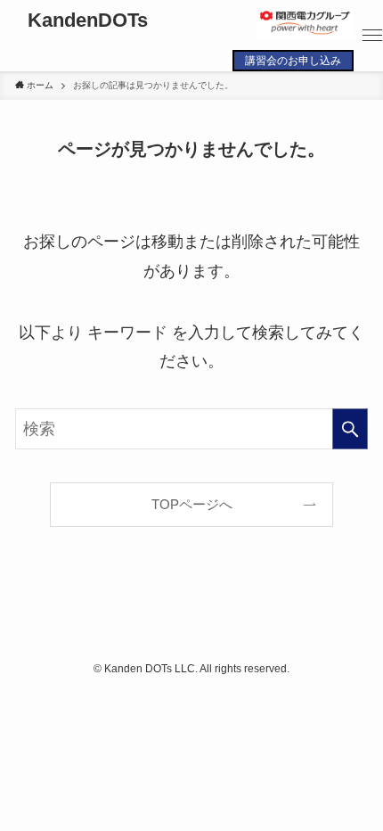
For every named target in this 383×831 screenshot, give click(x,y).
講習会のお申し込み (293, 60)
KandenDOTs (88, 21)
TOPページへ (191, 505)
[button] (372, 35)
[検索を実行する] (350, 428)
